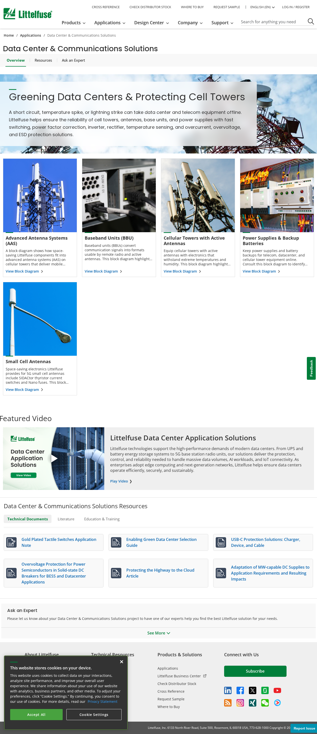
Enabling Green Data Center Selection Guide (161, 542)
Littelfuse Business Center (179, 676)
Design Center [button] (149, 22)
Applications (30, 35)
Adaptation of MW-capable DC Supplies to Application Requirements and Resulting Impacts (270, 573)
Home (9, 35)
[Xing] (252, 703)
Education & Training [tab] (102, 518)
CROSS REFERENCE (106, 7)
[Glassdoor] (265, 690)
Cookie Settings (94, 714)
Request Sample (171, 699)
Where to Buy (169, 706)
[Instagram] (240, 703)
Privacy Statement (102, 701)
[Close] (121, 661)
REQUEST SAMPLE (226, 7)
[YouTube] (277, 690)
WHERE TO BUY (192, 7)
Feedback (311, 368)
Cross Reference (171, 691)
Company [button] (188, 22)
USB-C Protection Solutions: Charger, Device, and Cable (265, 542)
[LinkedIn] (228, 690)
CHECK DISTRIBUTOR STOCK (150, 7)
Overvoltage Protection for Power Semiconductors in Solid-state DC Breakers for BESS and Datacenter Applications (54, 573)
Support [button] (220, 22)
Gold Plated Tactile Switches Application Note (59, 542)
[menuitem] (75, 22)
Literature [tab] (66, 518)
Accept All (36, 714)
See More (156, 633)
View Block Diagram (22, 271)
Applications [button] (107, 22)
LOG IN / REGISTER (296, 7)
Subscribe (255, 671)
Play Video (119, 481)
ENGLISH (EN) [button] (260, 7)
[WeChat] (265, 703)
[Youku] (277, 703)
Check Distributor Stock (177, 683)
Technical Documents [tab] (27, 518)
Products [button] (71, 22)
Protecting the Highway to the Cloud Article (160, 573)
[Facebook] (240, 690)
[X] (252, 690)
